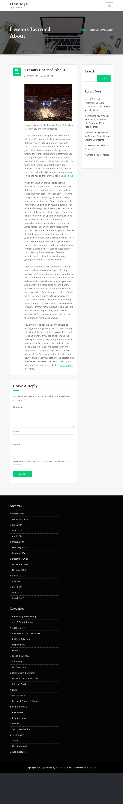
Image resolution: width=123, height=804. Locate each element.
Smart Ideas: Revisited (98, 154)
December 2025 (20, 519)
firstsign (32, 75)
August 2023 (18, 575)
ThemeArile (91, 767)
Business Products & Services (27, 633)
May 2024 (17, 530)
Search (90, 71)
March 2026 (18, 513)
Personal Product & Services (26, 701)
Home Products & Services (25, 678)
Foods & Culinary (20, 655)
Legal (14, 689)
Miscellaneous (19, 695)
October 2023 (19, 570)
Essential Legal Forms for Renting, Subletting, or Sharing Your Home (97, 136)
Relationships (19, 718)
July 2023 (16, 581)
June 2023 (17, 587)
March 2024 (18, 541)
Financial (16, 650)
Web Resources (20, 751)
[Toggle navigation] (109, 5)
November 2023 (20, 564)
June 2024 (17, 524)
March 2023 (18, 598)
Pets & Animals (19, 706)
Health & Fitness (20, 667)
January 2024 (18, 553)
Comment (18, 407)
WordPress (60, 767)
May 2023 (17, 592)
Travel (15, 740)
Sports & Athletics (21, 729)
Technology (18, 734)
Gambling (48, 75)
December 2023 (20, 558)
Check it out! (67, 175)
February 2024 (19, 547)
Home (83, 29)
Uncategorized (19, 746)
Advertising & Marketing (24, 616)
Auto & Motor (19, 627)
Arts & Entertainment (22, 622)
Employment (18, 644)
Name (16, 431)
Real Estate (17, 712)
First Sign (19, 4)
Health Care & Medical (23, 672)
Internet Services (20, 684)
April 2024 (17, 536)
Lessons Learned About (101, 29)
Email (16, 444)
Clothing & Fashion (21, 639)
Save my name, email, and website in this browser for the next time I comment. (41, 463)
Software (16, 723)
